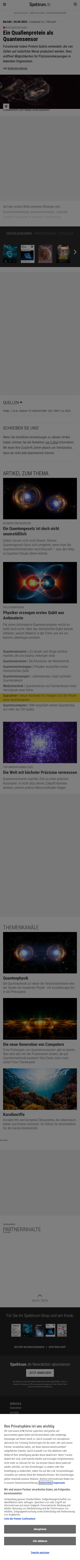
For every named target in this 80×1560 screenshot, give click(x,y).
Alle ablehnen (40, 1541)
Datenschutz (45, 1482)
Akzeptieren (40, 1529)
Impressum (59, 1482)
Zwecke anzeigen (40, 1552)
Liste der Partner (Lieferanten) (19, 1518)
